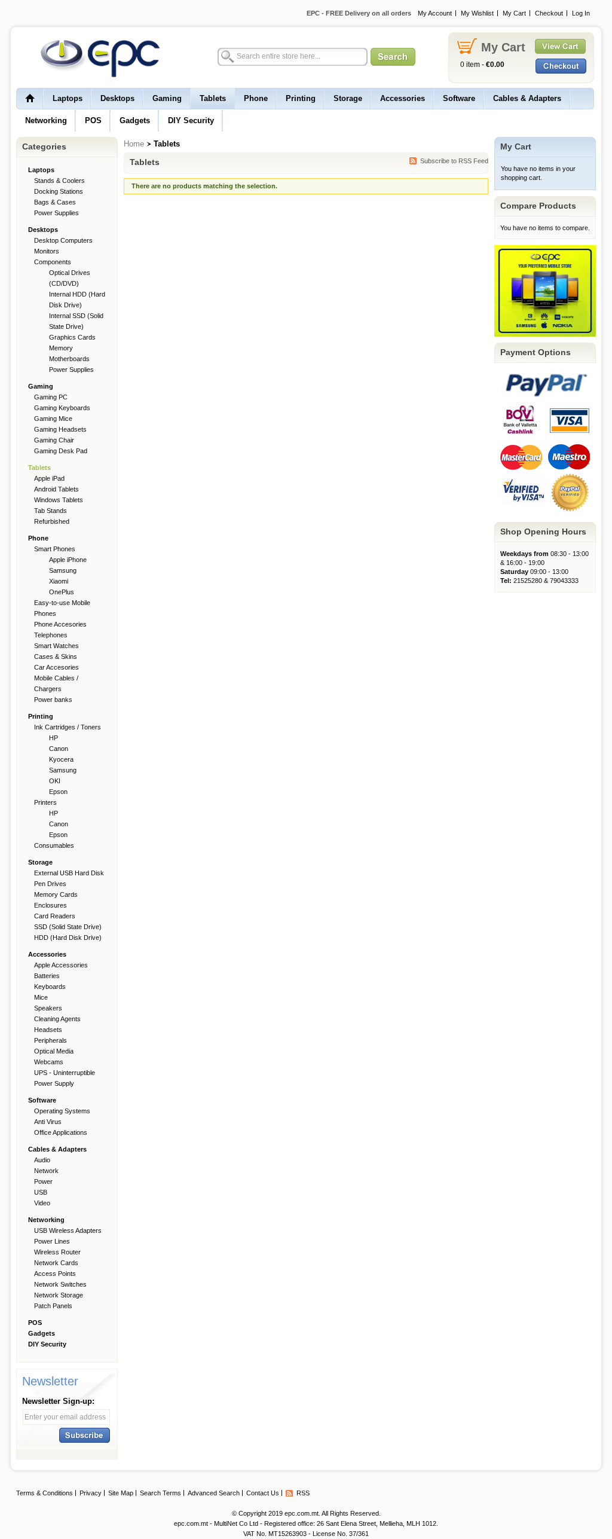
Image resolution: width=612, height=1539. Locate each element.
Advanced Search (214, 1493)
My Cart (514, 13)
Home (134, 143)
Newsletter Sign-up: (58, 1401)
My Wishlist (477, 13)
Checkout (549, 13)
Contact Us (262, 1493)
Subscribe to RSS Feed (454, 160)
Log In (581, 13)
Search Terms (160, 1493)
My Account (435, 13)
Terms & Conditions (44, 1493)
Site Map (120, 1493)
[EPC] (93, 58)
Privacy (90, 1493)
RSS (303, 1493)
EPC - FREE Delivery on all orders (359, 13)
